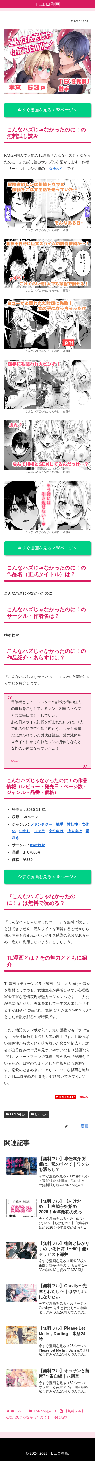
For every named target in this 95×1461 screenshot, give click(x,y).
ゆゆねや (56, 168)
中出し (24, 831)
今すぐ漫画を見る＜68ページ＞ (47, 110)
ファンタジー (41, 824)
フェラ (39, 831)
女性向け (56, 831)
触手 (59, 824)
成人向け (74, 831)
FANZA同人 (18, 1114)
